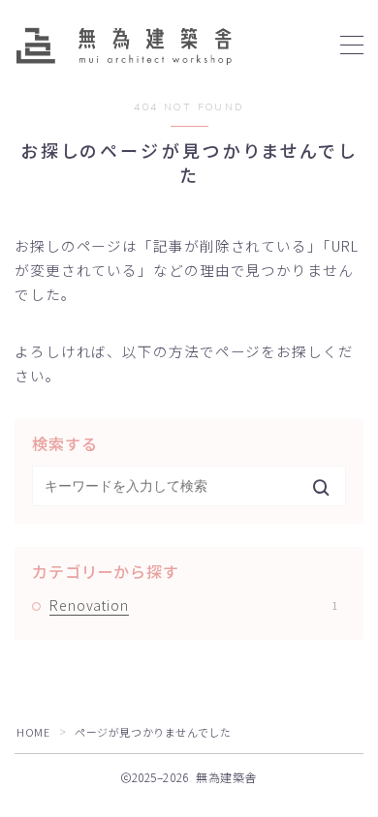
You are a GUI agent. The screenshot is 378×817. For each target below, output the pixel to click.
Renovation (193, 605)
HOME (32, 732)
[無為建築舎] (124, 45)
